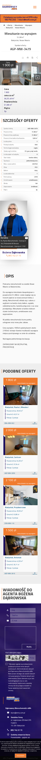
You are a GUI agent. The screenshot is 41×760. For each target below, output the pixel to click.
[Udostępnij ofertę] (37, 58)
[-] (15, 73)
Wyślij (29, 646)
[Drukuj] (27, 58)
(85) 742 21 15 (10, 19)
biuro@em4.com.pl (27, 19)
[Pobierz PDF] (32, 58)
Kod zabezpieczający (13, 652)
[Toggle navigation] (34, 7)
